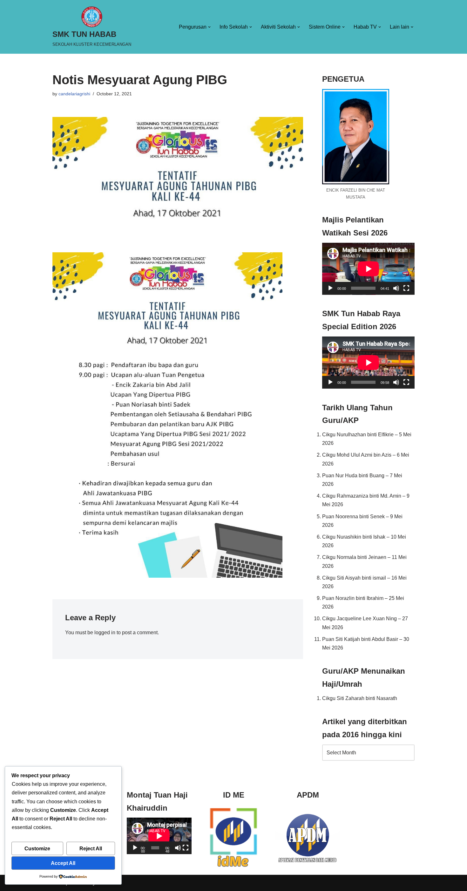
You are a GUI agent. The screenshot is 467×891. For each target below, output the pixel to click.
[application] (368, 269)
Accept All (63, 863)
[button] (209, 27)
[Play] (330, 288)
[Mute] (396, 288)
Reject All (90, 848)
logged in (104, 632)
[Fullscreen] (406, 288)
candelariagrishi (74, 93)
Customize (37, 848)
